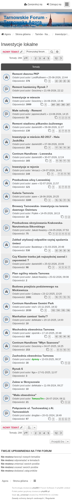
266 (63, 104)
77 (64, 200)
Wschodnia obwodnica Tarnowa (33, 329)
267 (68, 104)
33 (56, 250)
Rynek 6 (17, 368)
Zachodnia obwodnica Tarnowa (33, 355)
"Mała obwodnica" (24, 395)
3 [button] (40, 58)
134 (58, 310)
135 (63, 310)
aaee (34, 183)
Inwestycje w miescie (26, 97)
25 (64, 81)
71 (60, 297)
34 (60, 250)
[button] (26, 58)
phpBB (35, 488)
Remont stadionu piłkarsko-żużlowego (37, 123)
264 (53, 104)
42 (56, 336)
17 (56, 147)
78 (69, 200)
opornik (36, 333)
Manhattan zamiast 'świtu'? (30, 316)
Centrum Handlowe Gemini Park (33, 303)
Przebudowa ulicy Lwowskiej (31, 179)
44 (64, 336)
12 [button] (56, 58)
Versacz (36, 170)
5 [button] (48, 58)
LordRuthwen (39, 77)
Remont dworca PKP (25, 73)
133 (53, 310)
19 (64, 147)
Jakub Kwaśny (39, 230)
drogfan (36, 415)
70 (56, 297)
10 (60, 160)
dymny (35, 359)
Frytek (35, 213)
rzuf (34, 307)
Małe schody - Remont (27, 110)
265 (58, 104)
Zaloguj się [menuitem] (55, 4)
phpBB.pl (45, 491)
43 (60, 336)
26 (69, 81)
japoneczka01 (39, 114)
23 (56, 81)
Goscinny (36, 90)
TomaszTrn (38, 398)
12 (69, 160)
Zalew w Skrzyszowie (26, 381)
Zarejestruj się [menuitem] (35, 4)
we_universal (22, 495)
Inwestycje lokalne (19, 44)
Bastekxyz (37, 247)
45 (69, 336)
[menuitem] (28, 498)
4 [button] (44, 58)
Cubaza (36, 293)
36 (69, 250)
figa (34, 372)
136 (68, 310)
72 (64, 297)
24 (60, 81)
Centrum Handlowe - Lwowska (32, 153)
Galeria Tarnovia (23, 193)
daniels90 (37, 127)
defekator (36, 320)
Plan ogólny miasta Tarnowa (30, 273)
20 (69, 147)
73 (69, 297)
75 (56, 200)
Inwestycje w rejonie (25, 166)
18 (60, 147)
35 (64, 250)
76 (60, 200)
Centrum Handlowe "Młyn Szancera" (36, 342)
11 (64, 160)
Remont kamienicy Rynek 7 (30, 86)
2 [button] (35, 58)
